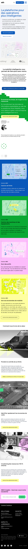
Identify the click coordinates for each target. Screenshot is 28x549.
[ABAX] (2, 2)
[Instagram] (11, 545)
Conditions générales (5, 528)
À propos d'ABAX (18, 513)
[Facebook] (2, 545)
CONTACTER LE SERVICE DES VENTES (10, 317)
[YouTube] (8, 545)
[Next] (5, 156)
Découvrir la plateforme (8, 32)
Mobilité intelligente (5, 513)
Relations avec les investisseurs (18, 515)
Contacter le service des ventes (10, 116)
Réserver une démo (7, 36)
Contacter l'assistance (6, 505)
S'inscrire (22, 496)
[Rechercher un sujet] (14, 2)
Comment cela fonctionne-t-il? (6, 515)
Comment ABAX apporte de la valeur (6, 517)
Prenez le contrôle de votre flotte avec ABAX (14, 88)
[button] (25, 536)
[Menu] (25, 2)
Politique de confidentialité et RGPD (6, 527)
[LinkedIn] (5, 545)
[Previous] (2, 156)
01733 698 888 (4, 534)
